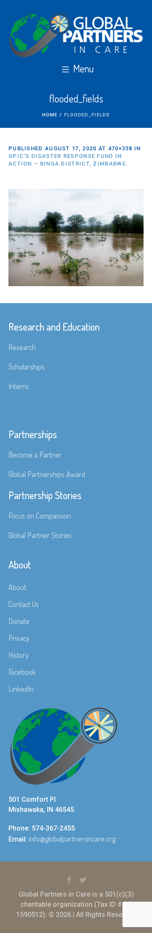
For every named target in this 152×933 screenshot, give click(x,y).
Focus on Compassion (39, 515)
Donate (19, 621)
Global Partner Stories (40, 535)
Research (22, 347)
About (17, 587)
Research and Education (54, 326)
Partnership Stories (44, 495)
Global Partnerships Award (46, 474)
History (18, 655)
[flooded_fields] (76, 237)
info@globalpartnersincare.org (72, 838)
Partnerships (32, 434)
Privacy (19, 638)
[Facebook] (69, 880)
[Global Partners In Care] (76, 35)
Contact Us (23, 604)
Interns (18, 386)
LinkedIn (21, 688)
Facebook (22, 671)
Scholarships (26, 366)
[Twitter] (83, 880)
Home (49, 115)
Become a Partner (35, 454)
